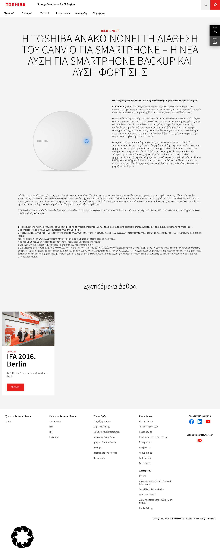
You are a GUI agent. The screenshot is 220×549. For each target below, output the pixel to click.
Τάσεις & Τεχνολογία (148, 426)
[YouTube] (208, 421)
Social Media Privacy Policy (151, 489)
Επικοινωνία (100, 458)
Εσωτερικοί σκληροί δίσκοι (62, 416)
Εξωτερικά (9, 13)
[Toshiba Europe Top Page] (15, 4)
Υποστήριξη (81, 13)
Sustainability (145, 458)
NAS (51, 426)
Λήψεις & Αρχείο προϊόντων (107, 431)
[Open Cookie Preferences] (22, 547)
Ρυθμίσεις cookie (147, 494)
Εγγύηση (98, 447)
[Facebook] (191, 421)
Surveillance (54, 421)
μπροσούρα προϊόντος (105, 442)
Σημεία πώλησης (102, 426)
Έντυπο (142, 475)
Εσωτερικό (27, 13)
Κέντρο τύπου (63, 13)
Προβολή (15, 387)
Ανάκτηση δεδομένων (104, 437)
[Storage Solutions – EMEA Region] (56, 5)
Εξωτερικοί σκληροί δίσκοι (17, 416)
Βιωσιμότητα (145, 442)
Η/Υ (51, 431)
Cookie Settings (146, 508)
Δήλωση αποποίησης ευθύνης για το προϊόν (156, 501)
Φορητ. (7, 421)
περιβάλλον (144, 447)
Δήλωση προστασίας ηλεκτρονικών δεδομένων (155, 483)
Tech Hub (44, 13)
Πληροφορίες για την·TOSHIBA (153, 437)
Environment (145, 463)
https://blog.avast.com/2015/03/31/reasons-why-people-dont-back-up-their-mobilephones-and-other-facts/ (66, 238)
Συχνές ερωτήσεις (102, 421)
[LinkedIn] (199, 421)
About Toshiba (145, 452)
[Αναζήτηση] (215, 5)
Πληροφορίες (98, 13)
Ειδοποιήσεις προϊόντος (105, 452)
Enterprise (53, 437)
